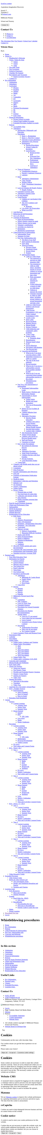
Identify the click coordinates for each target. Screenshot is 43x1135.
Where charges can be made (27, 223)
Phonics (16, 88)
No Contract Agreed (28, 631)
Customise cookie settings (26, 1052)
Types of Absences (24, 169)
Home (7, 54)
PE (14, 110)
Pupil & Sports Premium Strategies (20, 503)
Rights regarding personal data (28, 499)
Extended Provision (11, 876)
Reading (16, 89)
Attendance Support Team (26, 193)
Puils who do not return (29, 629)
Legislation (21, 600)
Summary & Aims (23, 236)
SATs (19, 796)
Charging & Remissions (21, 217)
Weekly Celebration (24, 772)
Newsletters (13, 638)
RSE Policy (17, 516)
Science (15, 114)
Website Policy (14, 1019)
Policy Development (24, 522)
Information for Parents (16, 559)
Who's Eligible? (23, 692)
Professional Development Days (34, 162)
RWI (19, 715)
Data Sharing (22, 498)
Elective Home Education (31, 419)
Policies (11, 125)
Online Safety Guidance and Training (25, 642)
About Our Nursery (15, 666)
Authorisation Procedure (30, 627)
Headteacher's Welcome (17, 58)
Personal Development (20, 108)
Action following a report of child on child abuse (35, 286)
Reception (12, 724)
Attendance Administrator (30, 178)
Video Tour (17, 677)
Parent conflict (30, 336)
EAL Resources (14, 891)
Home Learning (14, 911)
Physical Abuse (31, 247)
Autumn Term (22, 705)
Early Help (25, 243)
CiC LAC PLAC (19, 216)
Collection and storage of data (27, 496)
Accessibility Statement (17, 1016)
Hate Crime (30, 319)
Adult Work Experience (29, 453)
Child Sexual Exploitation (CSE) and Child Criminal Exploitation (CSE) (33, 313)
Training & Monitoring (25, 540)
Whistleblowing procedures (31, 382)
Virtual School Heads (29, 434)
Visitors (24, 449)
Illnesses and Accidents (21, 564)
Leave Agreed (26, 620)
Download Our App (11, 913)
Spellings (25, 768)
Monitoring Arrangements (26, 230)
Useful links (21, 462)
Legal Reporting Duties (29, 460)
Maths (15, 93)
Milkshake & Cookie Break (31, 577)
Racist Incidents (31, 321)
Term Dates (17, 570)
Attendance (13, 84)
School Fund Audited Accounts (23, 121)
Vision (15, 64)
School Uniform (18, 561)
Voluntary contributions (25, 225)
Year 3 (15, 805)
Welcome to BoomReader (26, 906)
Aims (15, 65)
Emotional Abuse (31, 249)
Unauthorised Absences (29, 171)
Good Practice (30, 151)
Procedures (21, 134)
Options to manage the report (36, 291)
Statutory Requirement (25, 520)
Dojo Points (26, 583)
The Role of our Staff (29, 240)
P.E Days (16, 744)
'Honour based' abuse (33, 342)
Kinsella (20, 594)
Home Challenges (23, 722)
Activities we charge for (25, 227)
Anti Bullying (17, 212)
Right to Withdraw (24, 538)
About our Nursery (19, 668)
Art (14, 95)
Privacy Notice (18, 490)
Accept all (12, 1052)
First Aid (16, 473)
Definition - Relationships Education (30, 523)
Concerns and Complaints (17, 661)
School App (27, 41)
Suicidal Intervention (33, 429)
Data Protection (18, 470)
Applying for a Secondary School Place (22, 687)
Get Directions (11, 37)
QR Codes (25, 716)
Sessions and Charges (20, 887)
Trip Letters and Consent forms (28, 774)
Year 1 (15, 750)
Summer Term (22, 709)
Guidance (21, 544)
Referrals (29, 206)
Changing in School (28, 442)
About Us (8, 56)
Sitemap (7, 1012)
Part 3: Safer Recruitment (26, 444)
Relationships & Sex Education (19, 514)
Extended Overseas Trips (26, 191)
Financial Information (16, 117)
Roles (19, 177)
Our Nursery (18, 41)
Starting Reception (15, 679)
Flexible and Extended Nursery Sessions (26, 672)
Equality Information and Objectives (25, 472)
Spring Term (22, 707)
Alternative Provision (29, 416)
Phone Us (10, 34)
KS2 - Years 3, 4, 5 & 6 (17, 804)
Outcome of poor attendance (31, 140)
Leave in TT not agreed (29, 616)
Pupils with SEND (24, 535)
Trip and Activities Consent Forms (29, 854)
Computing (17, 97)
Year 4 (15, 822)
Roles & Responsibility (25, 536)
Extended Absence (24, 605)
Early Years (17, 115)
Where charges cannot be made (28, 221)
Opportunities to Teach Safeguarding (29, 396)
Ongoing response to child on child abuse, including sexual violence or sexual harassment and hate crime (36, 298)
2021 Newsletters (23, 653)
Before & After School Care (18, 880)
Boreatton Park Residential (18, 698)
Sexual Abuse (30, 251)
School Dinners (18, 562)
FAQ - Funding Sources (17, 689)
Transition (16, 683)
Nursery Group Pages (20, 674)
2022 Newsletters (23, 651)
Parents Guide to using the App (28, 907)
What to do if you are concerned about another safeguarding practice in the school (34, 376)
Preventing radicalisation (34, 347)
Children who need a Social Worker (33, 422)
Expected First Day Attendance (35, 157)
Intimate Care (17, 483)
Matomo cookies (11, 1097)
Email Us (10, 36)
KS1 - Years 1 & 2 (15, 748)
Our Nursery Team (19, 670)
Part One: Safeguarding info (27, 238)
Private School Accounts (21, 119)
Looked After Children (33, 431)
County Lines (30, 318)
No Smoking (17, 485)
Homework (25, 766)
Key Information (10, 80)
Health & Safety (18, 479)
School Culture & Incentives (31, 148)
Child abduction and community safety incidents (32, 330)
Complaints (17, 468)
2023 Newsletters (23, 650)
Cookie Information (15, 1017)
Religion (20, 542)
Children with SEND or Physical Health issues (29, 437)
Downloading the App (25, 904)
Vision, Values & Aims (16, 60)
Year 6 (15, 855)
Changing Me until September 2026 (25, 549)
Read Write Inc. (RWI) (20, 898)
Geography (17, 101)
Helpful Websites (19, 894)
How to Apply (22, 696)
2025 (19, 646)
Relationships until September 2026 (25, 551)
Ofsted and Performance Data (19, 505)
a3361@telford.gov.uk (12, 997)
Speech (20, 713)
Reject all (4, 1052)
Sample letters (22, 614)
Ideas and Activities (19, 893)
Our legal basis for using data (27, 494)
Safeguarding (13, 507)
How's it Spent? (23, 694)
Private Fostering (27, 459)
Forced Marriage (31, 345)
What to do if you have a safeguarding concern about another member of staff (34, 368)
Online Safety (30, 399)
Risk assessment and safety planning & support (35, 279)
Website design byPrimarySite (15, 1026)
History (15, 102)
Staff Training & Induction (30, 242)
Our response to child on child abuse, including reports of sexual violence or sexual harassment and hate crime (36, 269)
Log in (7, 915)
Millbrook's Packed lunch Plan (23, 596)
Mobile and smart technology (31, 402)
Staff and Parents (27, 440)
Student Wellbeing (15, 510)
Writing (15, 91)
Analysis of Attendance (34, 166)
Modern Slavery (31, 323)
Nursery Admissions (20, 486)
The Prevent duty (31, 349)
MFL (15, 104)
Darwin (20, 592)
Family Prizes (26, 579)
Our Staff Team (14, 67)
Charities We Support (16, 73)
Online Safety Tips (19, 657)
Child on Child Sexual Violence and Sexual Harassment (33, 306)
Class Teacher (26, 180)
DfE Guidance (22, 601)
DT (14, 99)
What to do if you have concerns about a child (33, 354)
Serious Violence (31, 327)
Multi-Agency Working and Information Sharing (31, 393)
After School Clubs (15, 878)
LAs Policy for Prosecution (31, 208)
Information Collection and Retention (25, 481)
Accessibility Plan (19, 127)
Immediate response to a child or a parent (34, 357)
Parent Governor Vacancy (21, 76)
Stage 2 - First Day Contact (31, 138)
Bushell (20, 590)
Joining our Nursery (20, 676)
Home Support (18, 711)
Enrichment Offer (15, 635)
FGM (28, 344)
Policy (15, 598)
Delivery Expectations (29, 531)
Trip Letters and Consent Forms (23, 746)
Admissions (13, 82)
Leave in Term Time (24, 603)
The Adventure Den (7, 41)
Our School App (18, 572)
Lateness (24, 175)
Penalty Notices (27, 190)
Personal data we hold (25, 492)
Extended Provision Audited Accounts (26, 123)
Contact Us (4, 43)
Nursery (12, 702)
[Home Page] (6, 14)
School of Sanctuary (16, 71)
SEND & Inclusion (15, 509)
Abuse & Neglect (27, 245)
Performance (26, 143)
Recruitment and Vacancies (18, 75)
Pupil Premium (18, 690)
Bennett (20, 588)
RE (14, 112)
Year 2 (15, 776)
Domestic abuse (35, 338)
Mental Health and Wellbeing (18, 663)
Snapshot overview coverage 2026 (24, 553)
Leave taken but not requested (31, 618)
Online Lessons (23, 742)
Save (19, 1133)
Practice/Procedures (32, 145)
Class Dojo (21, 585)
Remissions (21, 229)
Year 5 (15, 839)
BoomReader (17, 902)
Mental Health (30, 325)
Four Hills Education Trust (18, 557)
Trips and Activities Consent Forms (29, 802)
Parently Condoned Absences (31, 173)
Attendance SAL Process (30, 141)
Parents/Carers (10, 555)
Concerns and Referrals (29, 351)
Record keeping (31, 364)
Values (15, 62)
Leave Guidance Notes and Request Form (27, 633)
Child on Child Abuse (33, 256)
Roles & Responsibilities (26, 219)
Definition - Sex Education (26, 525)
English (24, 765)
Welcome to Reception (20, 681)
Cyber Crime (30, 334)
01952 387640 (10, 996)
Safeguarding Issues (28, 255)
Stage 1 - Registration (29, 136)
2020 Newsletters (23, 655)
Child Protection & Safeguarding (24, 232)
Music (15, 106)
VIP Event (25, 581)
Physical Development (25, 740)
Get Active (21, 718)
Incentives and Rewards (21, 574)
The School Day (18, 566)
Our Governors (14, 69)
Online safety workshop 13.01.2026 (25, 659)
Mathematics (22, 739)
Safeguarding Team (24, 234)
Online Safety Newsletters (22, 644)
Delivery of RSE (23, 529)
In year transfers (23, 195)
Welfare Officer (27, 182)
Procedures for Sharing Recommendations (25, 612)
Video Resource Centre (17, 874)
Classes (7, 700)
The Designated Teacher (30, 433)
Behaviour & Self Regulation (23, 214)
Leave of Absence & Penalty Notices (30, 188)
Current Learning (19, 703)
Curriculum (13, 86)
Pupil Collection (18, 568)
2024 (19, 648)
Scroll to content (6, 3)
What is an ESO (27, 210)
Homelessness (30, 340)
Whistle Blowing (14, 512)
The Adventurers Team (20, 881)
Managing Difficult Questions (31, 533)
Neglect (28, 253)
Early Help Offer (14, 664)
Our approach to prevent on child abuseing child (35, 260)
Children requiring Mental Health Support (33, 426)
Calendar (34, 41)
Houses (15, 587)
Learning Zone (10, 889)
